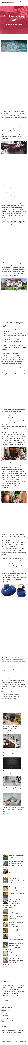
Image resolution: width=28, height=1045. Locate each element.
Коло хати (7, 692)
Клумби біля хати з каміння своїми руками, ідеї (16, 880)
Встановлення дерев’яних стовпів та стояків (16, 872)
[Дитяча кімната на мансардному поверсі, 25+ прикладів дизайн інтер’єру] (12, 799)
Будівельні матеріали (8, 1021)
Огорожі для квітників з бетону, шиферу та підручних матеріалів (16, 945)
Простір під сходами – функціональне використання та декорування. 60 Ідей (13, 752)
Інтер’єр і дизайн (6, 1007)
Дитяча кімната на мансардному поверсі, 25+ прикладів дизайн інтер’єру (13, 809)
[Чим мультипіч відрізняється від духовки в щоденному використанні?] (12, 719)
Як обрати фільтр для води (12, 694)
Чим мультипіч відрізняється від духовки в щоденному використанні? (13, 729)
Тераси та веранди (15, 929)
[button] (21, 2)
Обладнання (14, 692)
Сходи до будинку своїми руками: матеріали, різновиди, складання (17, 864)
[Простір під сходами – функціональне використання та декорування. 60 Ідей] (12, 741)
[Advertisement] (14, 66)
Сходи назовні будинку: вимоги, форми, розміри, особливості (16, 937)
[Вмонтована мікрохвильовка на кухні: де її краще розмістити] (12, 763)
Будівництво (5, 1005)
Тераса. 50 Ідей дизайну (16, 893)
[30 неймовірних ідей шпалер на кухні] (12, 781)
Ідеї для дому (5, 1010)
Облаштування (6, 1013)
